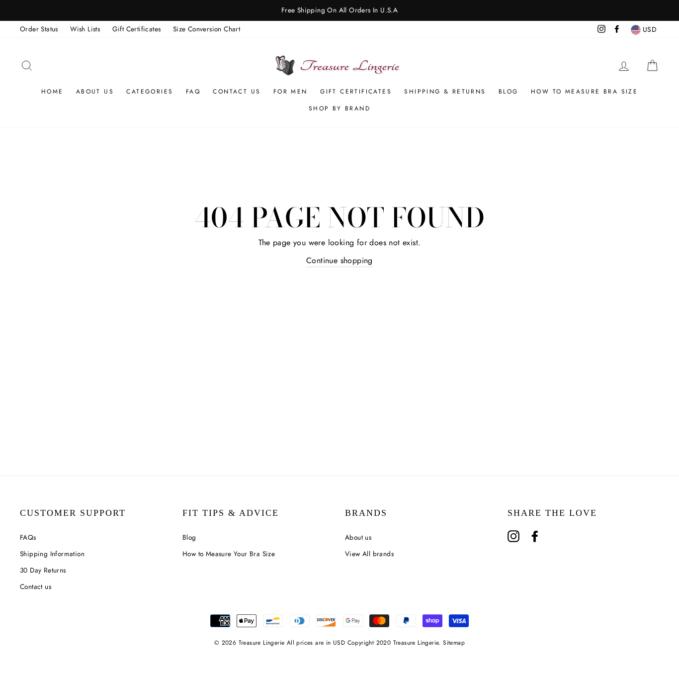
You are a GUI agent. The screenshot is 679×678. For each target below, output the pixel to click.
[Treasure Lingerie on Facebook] (535, 536)
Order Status (39, 29)
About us (95, 91)
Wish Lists (85, 29)
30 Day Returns (43, 570)
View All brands (369, 554)
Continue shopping (339, 260)
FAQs (28, 537)
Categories (149, 91)
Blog (508, 91)
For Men (290, 91)
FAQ (193, 91)
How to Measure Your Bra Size (228, 554)
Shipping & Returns (445, 91)
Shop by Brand (339, 108)
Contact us (35, 586)
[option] (339, 10)
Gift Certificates (136, 29)
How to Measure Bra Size (584, 91)
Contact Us (236, 91)
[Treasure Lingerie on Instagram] (513, 536)
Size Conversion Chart (206, 29)
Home (52, 91)
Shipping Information (52, 554)
